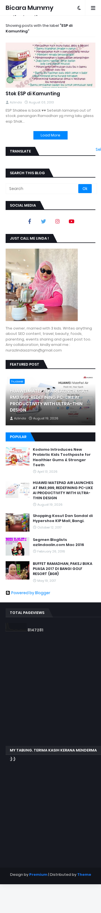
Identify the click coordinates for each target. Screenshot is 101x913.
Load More (50, 135)
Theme (84, 874)
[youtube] (71, 221)
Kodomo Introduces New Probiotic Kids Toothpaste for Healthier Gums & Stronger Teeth (62, 457)
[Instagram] (57, 221)
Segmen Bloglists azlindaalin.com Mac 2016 (58, 542)
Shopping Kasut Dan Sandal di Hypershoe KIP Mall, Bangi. (63, 518)
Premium (38, 874)
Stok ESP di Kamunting (33, 93)
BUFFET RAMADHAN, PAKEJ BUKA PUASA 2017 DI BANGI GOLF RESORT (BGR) (62, 568)
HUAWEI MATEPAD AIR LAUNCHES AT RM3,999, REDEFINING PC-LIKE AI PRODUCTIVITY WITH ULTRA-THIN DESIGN (49, 400)
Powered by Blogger (30, 593)
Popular (18, 436)
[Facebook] (29, 221)
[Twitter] (43, 221)
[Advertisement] (50, 689)
